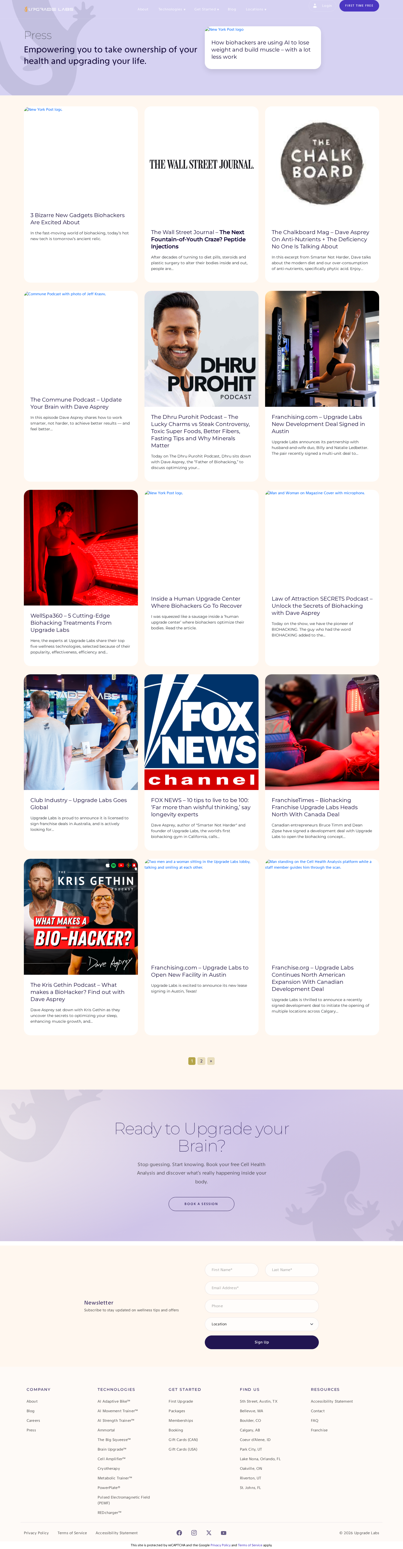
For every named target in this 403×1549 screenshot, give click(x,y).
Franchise (319, 1430)
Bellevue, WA (251, 1411)
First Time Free (359, 5)
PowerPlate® (109, 1487)
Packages (177, 1411)
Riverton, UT (251, 1478)
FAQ (314, 1420)
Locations (256, 9)
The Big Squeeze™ (114, 1439)
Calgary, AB (250, 1430)
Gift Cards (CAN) (183, 1439)
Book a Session (201, 1204)
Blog (232, 9)
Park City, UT (251, 1449)
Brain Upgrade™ (112, 1449)
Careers (33, 1420)
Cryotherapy (109, 1468)
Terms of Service (72, 1533)
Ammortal (106, 1430)
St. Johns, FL (250, 1487)
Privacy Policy (36, 1533)
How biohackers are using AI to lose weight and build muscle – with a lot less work (261, 49)
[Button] (179, 1533)
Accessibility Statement (332, 1401)
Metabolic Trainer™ (115, 1478)
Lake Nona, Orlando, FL (260, 1459)
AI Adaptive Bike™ (114, 1401)
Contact (318, 1411)
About (143, 9)
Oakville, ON (251, 1468)
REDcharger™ (109, 1512)
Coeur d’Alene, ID (255, 1439)
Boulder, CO (250, 1420)
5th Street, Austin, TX (258, 1401)
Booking (176, 1430)
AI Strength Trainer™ (116, 1420)
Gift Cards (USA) (183, 1449)
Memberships (181, 1420)
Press (31, 1430)
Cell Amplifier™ (112, 1459)
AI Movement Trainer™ (118, 1411)
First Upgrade (181, 1401)
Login (327, 6)
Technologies (172, 9)
